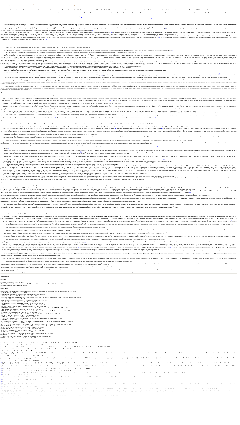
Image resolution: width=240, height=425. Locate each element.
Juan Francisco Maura (14, 2)
